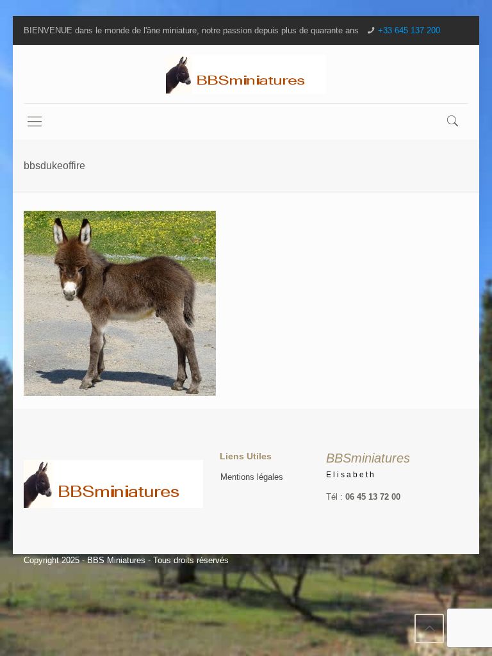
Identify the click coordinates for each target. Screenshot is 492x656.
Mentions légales (251, 477)
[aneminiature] (246, 74)
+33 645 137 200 (409, 30)
